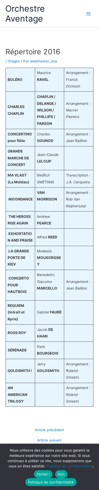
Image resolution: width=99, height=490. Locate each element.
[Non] (92, 466)
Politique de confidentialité (68, 466)
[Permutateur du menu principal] (88, 13)
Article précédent (49, 430)
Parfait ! (43, 474)
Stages (14, 61)
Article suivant (49, 440)
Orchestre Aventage (25, 13)
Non (61, 474)
